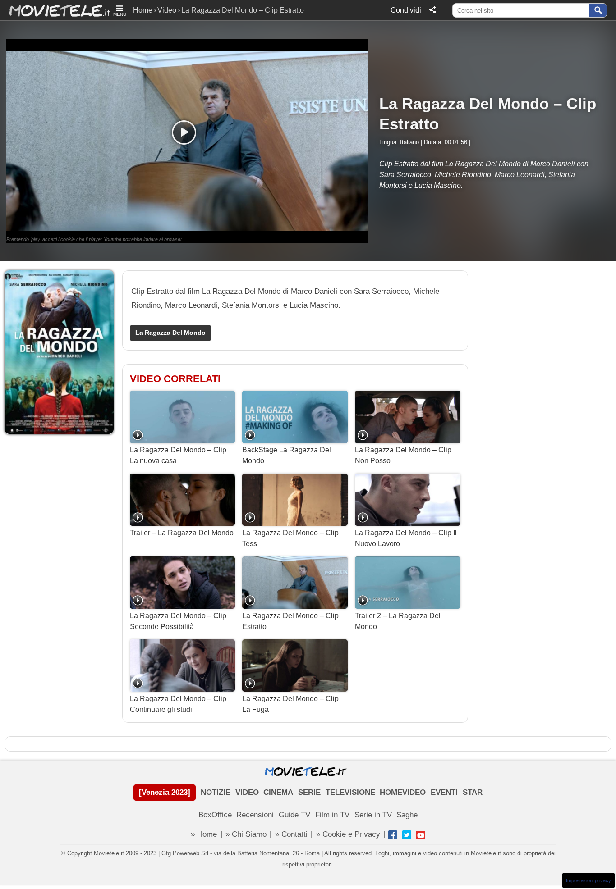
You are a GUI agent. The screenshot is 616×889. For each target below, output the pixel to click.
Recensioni (255, 815)
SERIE (309, 792)
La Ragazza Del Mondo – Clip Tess (290, 538)
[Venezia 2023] (164, 792)
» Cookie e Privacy (348, 834)
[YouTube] (420, 834)
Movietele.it (55, 10)
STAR (473, 792)
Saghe (407, 815)
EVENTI (444, 792)
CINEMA (278, 792)
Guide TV (294, 815)
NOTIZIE (215, 792)
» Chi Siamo (246, 834)
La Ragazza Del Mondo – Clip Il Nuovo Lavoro (406, 538)
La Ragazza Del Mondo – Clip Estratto (290, 621)
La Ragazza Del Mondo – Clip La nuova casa (178, 455)
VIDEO (247, 792)
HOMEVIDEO (403, 792)
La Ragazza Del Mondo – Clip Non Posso (403, 455)
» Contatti (291, 834)
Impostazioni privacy (588, 880)
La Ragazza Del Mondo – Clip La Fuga (290, 704)
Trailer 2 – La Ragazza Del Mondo (398, 621)
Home (142, 10)
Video (166, 10)
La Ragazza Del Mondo (170, 332)
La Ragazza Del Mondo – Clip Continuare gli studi (178, 704)
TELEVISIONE (350, 792)
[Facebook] (392, 834)
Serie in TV (373, 815)
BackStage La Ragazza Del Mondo (286, 455)
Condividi (406, 10)
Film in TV (332, 815)
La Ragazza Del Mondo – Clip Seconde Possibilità (178, 621)
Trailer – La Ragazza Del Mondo (182, 533)
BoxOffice (215, 815)
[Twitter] (406, 834)
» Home (204, 834)
